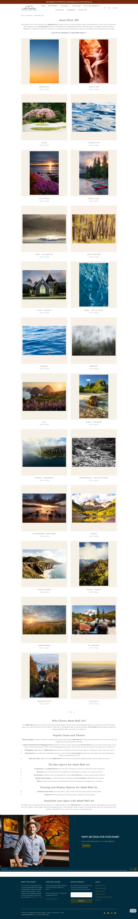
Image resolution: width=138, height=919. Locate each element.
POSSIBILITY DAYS (94, 143)
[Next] (80, 712)
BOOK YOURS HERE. (51, 899)
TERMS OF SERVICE (100, 888)
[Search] (105, 8)
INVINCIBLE (44, 366)
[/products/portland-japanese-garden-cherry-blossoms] (44, 117)
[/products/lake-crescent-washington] (94, 173)
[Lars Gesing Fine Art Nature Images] (29, 8)
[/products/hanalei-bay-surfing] (44, 229)
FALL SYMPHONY (93, 645)
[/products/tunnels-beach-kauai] (94, 396)
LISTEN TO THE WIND (94, 254)
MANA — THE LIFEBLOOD (44, 254)
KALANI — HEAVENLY (44, 310)
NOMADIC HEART (93, 199)
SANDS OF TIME (94, 87)
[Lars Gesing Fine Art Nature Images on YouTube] (115, 913)
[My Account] (109, 8)
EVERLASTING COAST (44, 701)
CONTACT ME (82, 10)
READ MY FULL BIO (36, 897)
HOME (43, 6)
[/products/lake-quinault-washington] (94, 340)
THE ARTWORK (52, 6)
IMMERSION (94, 366)
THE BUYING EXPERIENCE (91, 6)
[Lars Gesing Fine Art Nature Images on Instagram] (111, 913)
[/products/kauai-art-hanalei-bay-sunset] (44, 508)
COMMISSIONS (71, 10)
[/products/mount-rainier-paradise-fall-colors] (94, 620)
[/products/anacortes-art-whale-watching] (44, 340)
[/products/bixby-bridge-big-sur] (44, 564)
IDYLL (44, 422)
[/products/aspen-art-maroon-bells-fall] (94, 508)
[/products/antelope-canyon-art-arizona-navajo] (94, 61)
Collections (29, 15)
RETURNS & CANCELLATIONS (103, 897)
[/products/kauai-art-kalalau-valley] (94, 564)
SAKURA (44, 143)
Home (23, 15)
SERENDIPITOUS (44, 87)
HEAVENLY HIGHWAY (44, 589)
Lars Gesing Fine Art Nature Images (35, 912)
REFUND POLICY (100, 894)
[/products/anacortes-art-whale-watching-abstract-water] (94, 117)
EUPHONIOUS (93, 701)
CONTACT (98, 900)
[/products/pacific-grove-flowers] (44, 173)
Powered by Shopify (43, 914)
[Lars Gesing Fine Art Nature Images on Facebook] (108, 913)
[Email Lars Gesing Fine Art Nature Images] (104, 913)
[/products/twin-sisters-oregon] (44, 396)
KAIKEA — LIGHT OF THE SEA (93, 310)
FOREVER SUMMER (44, 645)
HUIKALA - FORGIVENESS (94, 422)
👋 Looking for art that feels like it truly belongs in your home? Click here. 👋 (69, 2)
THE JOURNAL (59, 10)
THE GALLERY (76, 6)
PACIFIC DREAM (44, 199)
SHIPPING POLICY (100, 885)
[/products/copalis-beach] (44, 620)
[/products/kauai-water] (94, 285)
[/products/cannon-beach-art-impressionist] (94, 676)
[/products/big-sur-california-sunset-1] (44, 61)
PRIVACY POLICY (100, 891)
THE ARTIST (64, 6)
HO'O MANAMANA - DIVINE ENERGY (44, 534)
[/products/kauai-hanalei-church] (44, 285)
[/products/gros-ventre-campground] (94, 229)
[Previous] (58, 712)
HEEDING (94, 534)
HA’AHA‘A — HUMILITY (93, 589)
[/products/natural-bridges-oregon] (44, 676)
